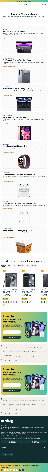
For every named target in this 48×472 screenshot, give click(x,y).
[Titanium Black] (3, 302)
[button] (2, 4)
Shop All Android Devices (9, 66)
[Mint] (25, 302)
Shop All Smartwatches (8, 152)
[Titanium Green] (11, 302)
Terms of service (26, 465)
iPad (14, 265)
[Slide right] (45, 288)
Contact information (5, 467)
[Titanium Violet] (16, 302)
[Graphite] (44, 302)
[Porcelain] (30, 302)
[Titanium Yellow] (3, 304)
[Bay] (23, 302)
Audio (28, 265)
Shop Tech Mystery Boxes (9, 237)
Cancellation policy (35, 465)
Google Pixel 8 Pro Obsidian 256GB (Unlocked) (27, 293)
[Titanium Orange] (13, 302)
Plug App (11, 360)
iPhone (9, 265)
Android (3, 265)
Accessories (34, 265)
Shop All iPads (6, 123)
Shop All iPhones (7, 38)
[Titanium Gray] (9, 302)
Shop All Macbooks (7, 95)
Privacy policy (18, 465)
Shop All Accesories (7, 208)
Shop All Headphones (8, 181)
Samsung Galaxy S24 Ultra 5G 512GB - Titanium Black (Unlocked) (10, 293)
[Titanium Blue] (6, 302)
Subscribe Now (11, 337)
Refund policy (11, 465)
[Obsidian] (27, 302)
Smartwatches (21, 265)
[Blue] (41, 302)
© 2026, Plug (4, 465)
